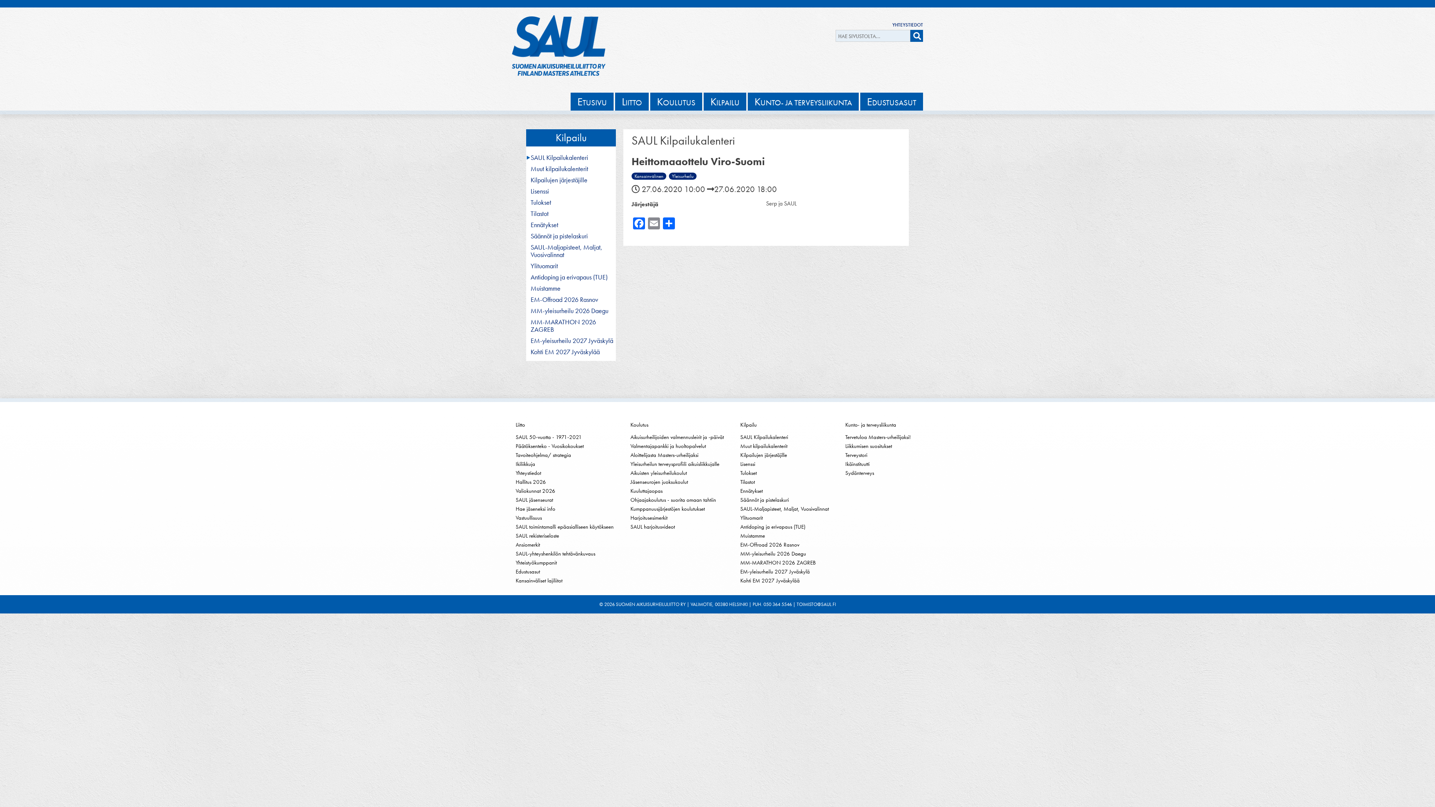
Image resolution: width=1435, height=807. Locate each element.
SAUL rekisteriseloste (537, 535)
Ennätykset (544, 225)
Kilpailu (571, 137)
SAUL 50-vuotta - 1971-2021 (549, 437)
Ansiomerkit (528, 544)
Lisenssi (540, 191)
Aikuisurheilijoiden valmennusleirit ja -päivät (677, 437)
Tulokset (541, 202)
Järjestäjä (645, 204)
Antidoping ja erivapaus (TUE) (569, 277)
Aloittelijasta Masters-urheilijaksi (664, 455)
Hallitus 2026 (531, 482)
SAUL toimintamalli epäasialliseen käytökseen (565, 527)
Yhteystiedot (907, 25)
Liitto (520, 425)
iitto (632, 102)
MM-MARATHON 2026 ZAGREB (563, 325)
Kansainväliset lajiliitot (539, 580)
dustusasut (891, 102)
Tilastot (540, 213)
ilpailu (725, 102)
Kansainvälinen (649, 176)
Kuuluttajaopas (646, 491)
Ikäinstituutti (857, 464)
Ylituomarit (544, 266)
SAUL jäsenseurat (534, 500)
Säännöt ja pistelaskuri (559, 236)
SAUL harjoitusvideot (652, 527)
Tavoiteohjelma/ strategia (543, 455)
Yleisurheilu (683, 176)
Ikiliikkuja (525, 464)
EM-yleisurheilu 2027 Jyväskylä (572, 340)
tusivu (592, 102)
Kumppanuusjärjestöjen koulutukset (667, 509)
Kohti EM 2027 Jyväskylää (565, 352)
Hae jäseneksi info (535, 509)
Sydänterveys (859, 473)
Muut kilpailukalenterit (559, 169)
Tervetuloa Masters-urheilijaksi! (878, 437)
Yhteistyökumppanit (536, 562)
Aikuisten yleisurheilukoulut (658, 473)
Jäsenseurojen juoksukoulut (659, 482)
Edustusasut (528, 571)
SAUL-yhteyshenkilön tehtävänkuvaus (555, 553)
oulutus (676, 102)
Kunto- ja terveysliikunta (870, 425)
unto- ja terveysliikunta (803, 102)
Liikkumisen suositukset (868, 446)
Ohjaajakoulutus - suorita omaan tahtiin (673, 500)
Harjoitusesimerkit (648, 518)
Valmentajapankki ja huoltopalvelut (668, 446)
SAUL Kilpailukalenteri (559, 157)
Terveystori (856, 455)
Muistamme (546, 288)
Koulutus (639, 425)
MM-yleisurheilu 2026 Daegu (569, 311)
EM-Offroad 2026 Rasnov (564, 299)
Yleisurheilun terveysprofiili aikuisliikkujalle (674, 464)
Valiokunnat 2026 (535, 491)
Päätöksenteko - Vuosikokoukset (550, 446)
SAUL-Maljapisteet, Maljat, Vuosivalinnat (566, 251)
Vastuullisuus (529, 518)
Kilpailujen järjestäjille (559, 180)
